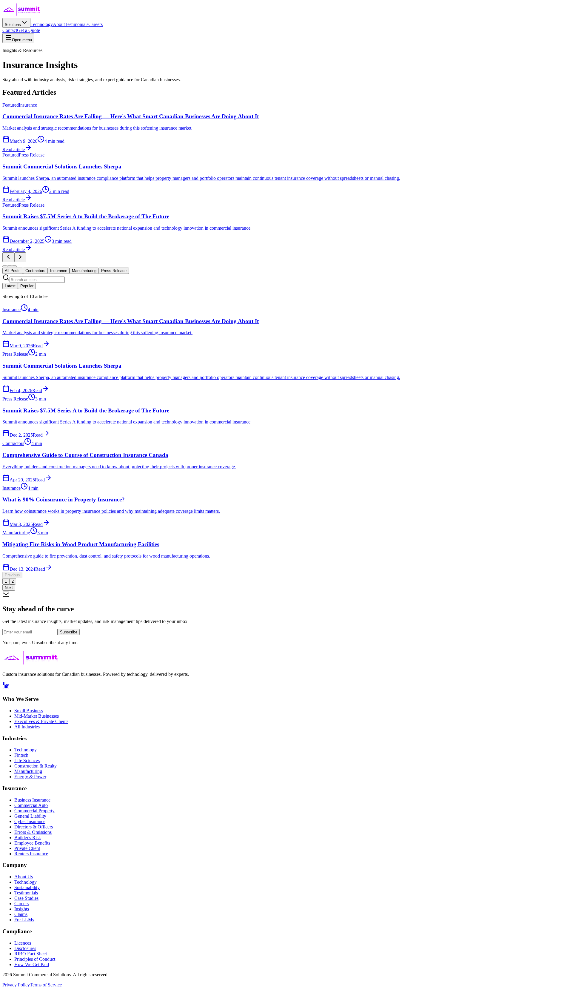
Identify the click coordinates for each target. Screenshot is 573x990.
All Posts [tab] (13, 270)
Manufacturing (28, 771)
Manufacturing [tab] (84, 270)
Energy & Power (30, 776)
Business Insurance (32, 799)
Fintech (21, 755)
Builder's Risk (27, 837)
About (59, 24)
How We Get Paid (31, 964)
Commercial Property (34, 810)
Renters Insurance (31, 853)
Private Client (27, 848)
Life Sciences (27, 760)
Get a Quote (28, 30)
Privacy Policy (16, 984)
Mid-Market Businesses (36, 716)
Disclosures (25, 948)
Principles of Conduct (34, 959)
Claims (20, 914)
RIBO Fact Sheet (30, 953)
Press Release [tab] (114, 270)
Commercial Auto (31, 805)
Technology (41, 24)
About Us (23, 876)
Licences (22, 943)
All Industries (27, 726)
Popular (26, 286)
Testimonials (76, 24)
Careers (95, 24)
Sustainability (27, 887)
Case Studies (26, 898)
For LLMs (24, 919)
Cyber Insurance (29, 821)
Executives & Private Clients (41, 721)
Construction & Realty (35, 765)
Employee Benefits (32, 842)
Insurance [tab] (58, 270)
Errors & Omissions (33, 832)
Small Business (28, 710)
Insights (21, 908)
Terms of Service (46, 984)
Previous (12, 575)
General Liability (30, 816)
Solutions (13, 24)
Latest (10, 286)
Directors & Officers (33, 826)
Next (9, 587)
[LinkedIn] (6, 687)
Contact (9, 30)
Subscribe (68, 632)
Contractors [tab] (35, 270)
